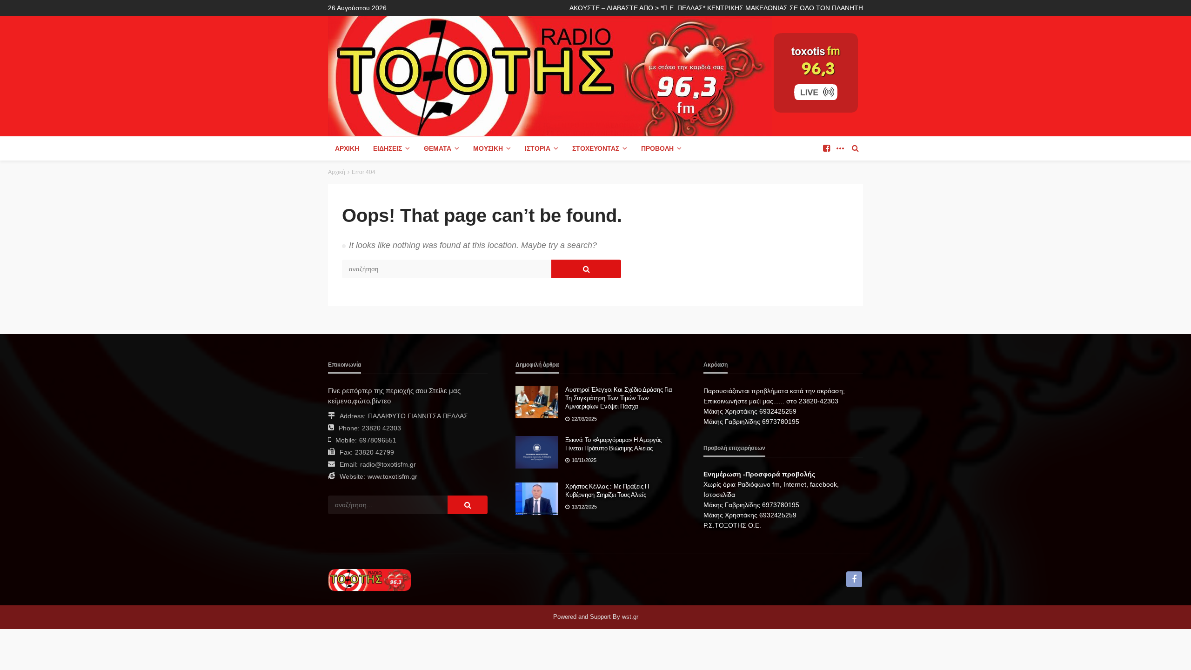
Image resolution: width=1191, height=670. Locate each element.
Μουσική (488, 148)
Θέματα (437, 148)
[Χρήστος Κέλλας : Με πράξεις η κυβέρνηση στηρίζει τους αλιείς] (536, 498)
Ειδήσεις (387, 148)
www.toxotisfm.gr (392, 476)
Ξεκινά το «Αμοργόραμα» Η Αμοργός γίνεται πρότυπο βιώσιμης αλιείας (613, 444)
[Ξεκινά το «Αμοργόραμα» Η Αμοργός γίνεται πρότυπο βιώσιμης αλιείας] (536, 452)
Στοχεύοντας (595, 148)
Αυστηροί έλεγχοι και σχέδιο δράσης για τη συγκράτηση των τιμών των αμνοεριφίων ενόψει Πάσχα (618, 398)
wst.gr (630, 616)
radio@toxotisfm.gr (388, 464)
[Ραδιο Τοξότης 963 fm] (550, 75)
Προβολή (657, 148)
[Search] (855, 148)
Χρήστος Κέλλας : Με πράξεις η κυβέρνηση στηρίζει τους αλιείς (607, 490)
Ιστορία (537, 148)
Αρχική (347, 148)
